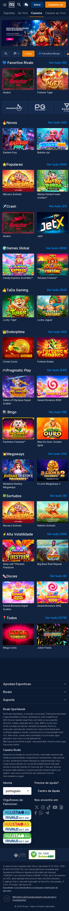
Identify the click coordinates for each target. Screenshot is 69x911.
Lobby (28, 53)
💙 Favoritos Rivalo (49, 53)
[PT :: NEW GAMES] (34, 33)
